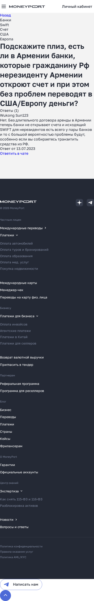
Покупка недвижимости (19, 268)
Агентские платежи (15, 331)
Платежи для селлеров (18, 343)
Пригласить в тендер (16, 365)
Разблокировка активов (19, 505)
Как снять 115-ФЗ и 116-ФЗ (21, 499)
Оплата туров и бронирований (24, 249)
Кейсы (5, 439)
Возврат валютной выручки (22, 357)
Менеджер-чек (11, 290)
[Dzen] (79, 202)
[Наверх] (5, 595)
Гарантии (7, 465)
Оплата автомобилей (16, 243)
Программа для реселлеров (22, 391)
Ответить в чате (14, 153)
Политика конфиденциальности (21, 546)
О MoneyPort (8, 456)
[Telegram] (90, 202)
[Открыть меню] (3, 6)
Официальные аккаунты (19, 472)
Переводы (8, 417)
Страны (6, 431)
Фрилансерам (11, 446)
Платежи (7, 424)
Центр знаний (9, 483)
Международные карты (18, 283)
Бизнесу (5, 308)
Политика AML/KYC (13, 557)
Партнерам (7, 375)
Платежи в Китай (14, 337)
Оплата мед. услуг (14, 262)
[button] (77, 6)
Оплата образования (16, 256)
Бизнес (5, 410)
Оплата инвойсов (13, 324)
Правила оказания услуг (16, 551)
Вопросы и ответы (14, 527)
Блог (3, 401)
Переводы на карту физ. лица (23, 297)
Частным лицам (10, 219)
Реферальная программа (19, 384)
